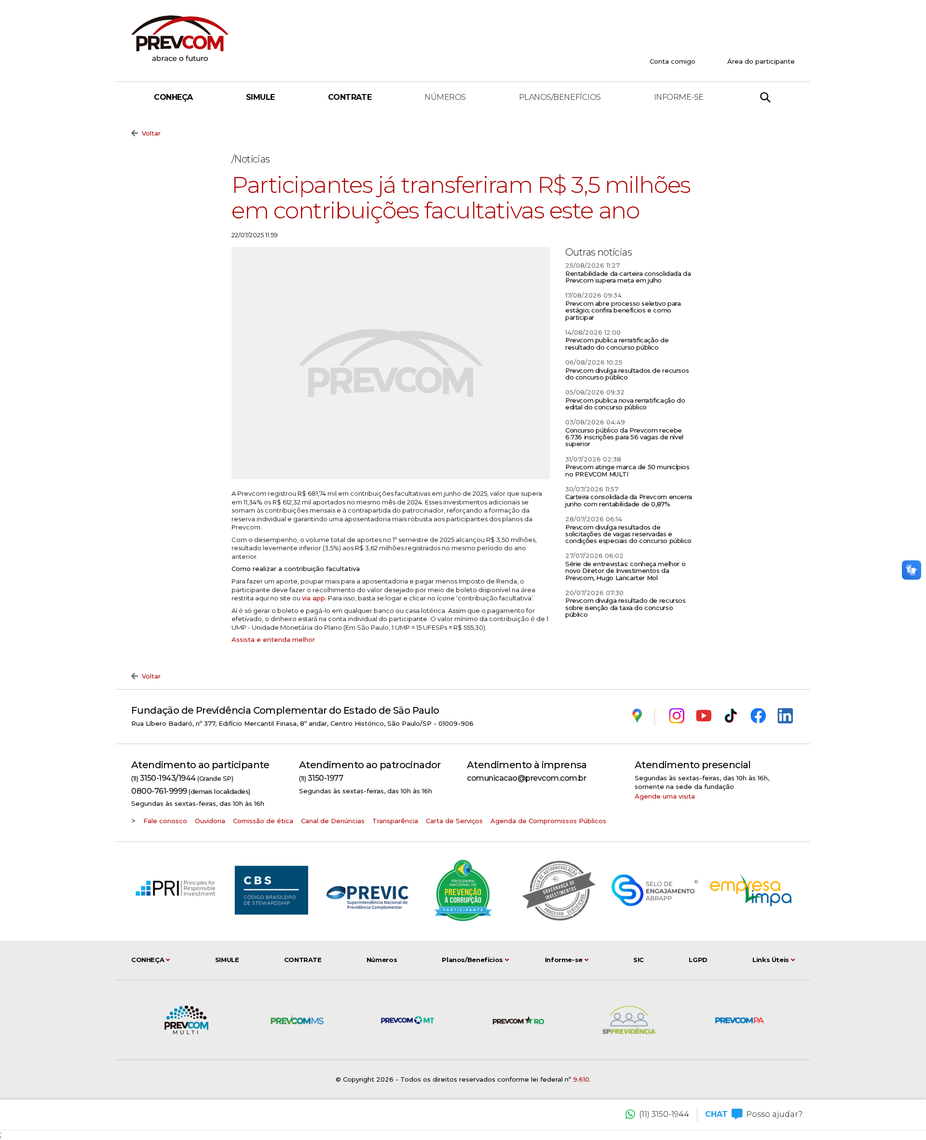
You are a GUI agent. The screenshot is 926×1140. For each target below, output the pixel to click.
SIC (638, 959)
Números (445, 97)
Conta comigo (672, 61)
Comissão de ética (263, 821)
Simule (260, 97)
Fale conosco (165, 821)
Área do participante (761, 61)
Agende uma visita (665, 796)
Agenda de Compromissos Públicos (548, 821)
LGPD (698, 959)
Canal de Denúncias (333, 821)
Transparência (395, 821)
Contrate (349, 97)
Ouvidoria (210, 821)
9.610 (581, 1079)
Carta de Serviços (454, 821)
